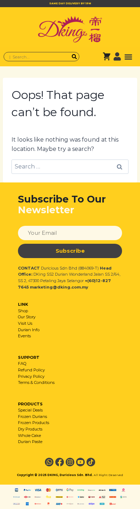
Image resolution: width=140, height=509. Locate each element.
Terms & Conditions (36, 382)
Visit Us (25, 323)
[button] (128, 57)
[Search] (74, 56)
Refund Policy (31, 369)
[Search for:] (70, 166)
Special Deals (30, 410)
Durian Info (28, 329)
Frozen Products (33, 422)
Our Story (27, 316)
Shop (23, 310)
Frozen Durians (32, 416)
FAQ (22, 363)
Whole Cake (29, 435)
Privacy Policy (31, 376)
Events (24, 335)
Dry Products (30, 429)
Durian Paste (30, 441)
